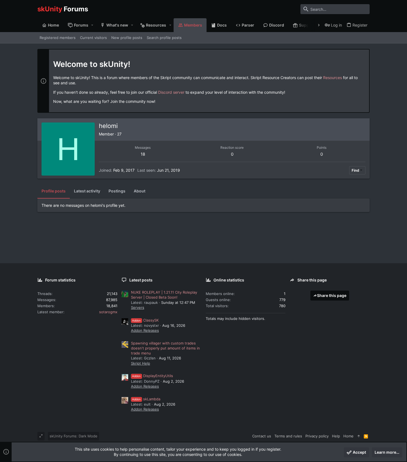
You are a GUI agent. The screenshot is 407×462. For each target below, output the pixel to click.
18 (143, 154)
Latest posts (141, 280)
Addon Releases (145, 330)
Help (336, 436)
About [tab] (139, 191)
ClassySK (145, 320)
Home (348, 436)
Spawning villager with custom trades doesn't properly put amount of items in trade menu (165, 348)
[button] (92, 25)
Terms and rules (288, 436)
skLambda (146, 399)
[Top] (358, 436)
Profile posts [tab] (54, 191)
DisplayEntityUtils (152, 376)
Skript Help (140, 363)
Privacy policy (317, 436)
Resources (332, 77)
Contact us (261, 436)
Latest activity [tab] (87, 191)
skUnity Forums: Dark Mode (73, 436)
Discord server (171, 92)
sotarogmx (108, 312)
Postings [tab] (117, 191)
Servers (137, 307)
